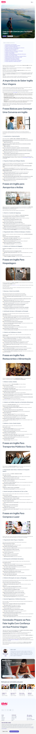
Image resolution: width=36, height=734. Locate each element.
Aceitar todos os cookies (14, 731)
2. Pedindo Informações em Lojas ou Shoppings (13, 60)
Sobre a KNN (14, 716)
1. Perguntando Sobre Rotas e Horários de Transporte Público (15, 56)
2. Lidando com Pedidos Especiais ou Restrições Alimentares (15, 54)
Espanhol (3, 717)
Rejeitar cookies (5, 731)
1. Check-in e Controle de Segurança (11, 46)
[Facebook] (5, 710)
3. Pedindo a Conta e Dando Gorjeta (11, 55)
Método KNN (14, 717)
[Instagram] (8, 710)
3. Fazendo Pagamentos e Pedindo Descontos (13, 61)
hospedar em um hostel (16, 285)
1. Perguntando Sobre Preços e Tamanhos (12, 58)
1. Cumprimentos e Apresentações (11, 44)
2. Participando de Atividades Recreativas (12, 59)
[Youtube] (10, 710)
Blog (12, 720)
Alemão (3, 720)
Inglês (3, 716)
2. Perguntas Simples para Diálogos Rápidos (12, 45)
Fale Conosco (29, 718)
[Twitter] (13, 710)
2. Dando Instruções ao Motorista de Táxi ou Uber (13, 57)
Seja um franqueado (30, 719)
